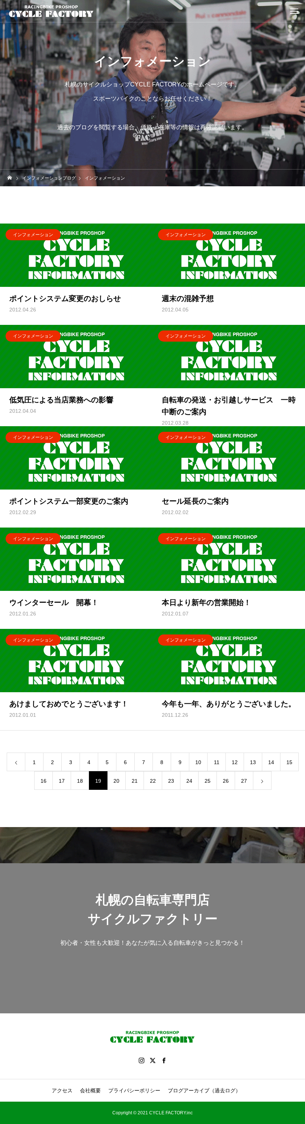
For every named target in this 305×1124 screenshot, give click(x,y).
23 (171, 781)
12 (235, 762)
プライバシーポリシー (134, 1090)
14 (271, 762)
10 (198, 762)
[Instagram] (141, 1060)
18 (80, 781)
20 (116, 781)
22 (153, 781)
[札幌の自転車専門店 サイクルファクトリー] (51, 11)
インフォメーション (33, 234)
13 (253, 762)
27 (244, 781)
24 (189, 781)
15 (289, 762)
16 (43, 781)
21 (135, 781)
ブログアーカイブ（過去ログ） (204, 1090)
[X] (152, 1060)
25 (208, 781)
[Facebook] (163, 1060)
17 (62, 781)
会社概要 (90, 1090)
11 (216, 762)
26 (226, 781)
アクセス (62, 1090)
